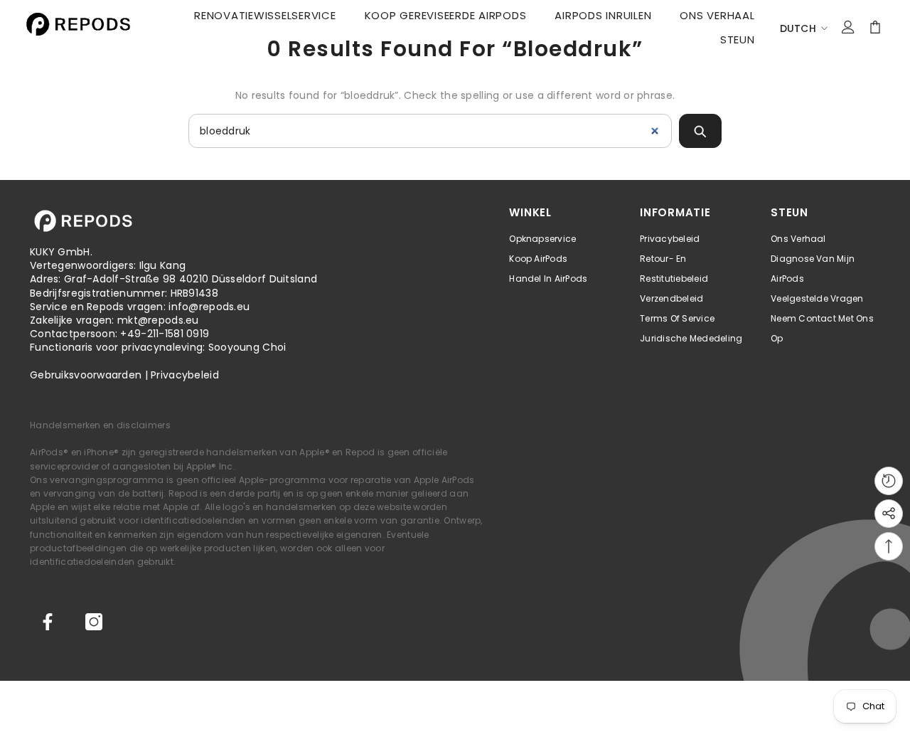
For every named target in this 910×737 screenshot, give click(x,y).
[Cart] (875, 27)
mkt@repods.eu (158, 320)
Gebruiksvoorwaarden (85, 375)
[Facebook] (47, 622)
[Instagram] (94, 622)
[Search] (700, 131)
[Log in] (848, 27)
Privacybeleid (185, 375)
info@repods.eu (209, 306)
